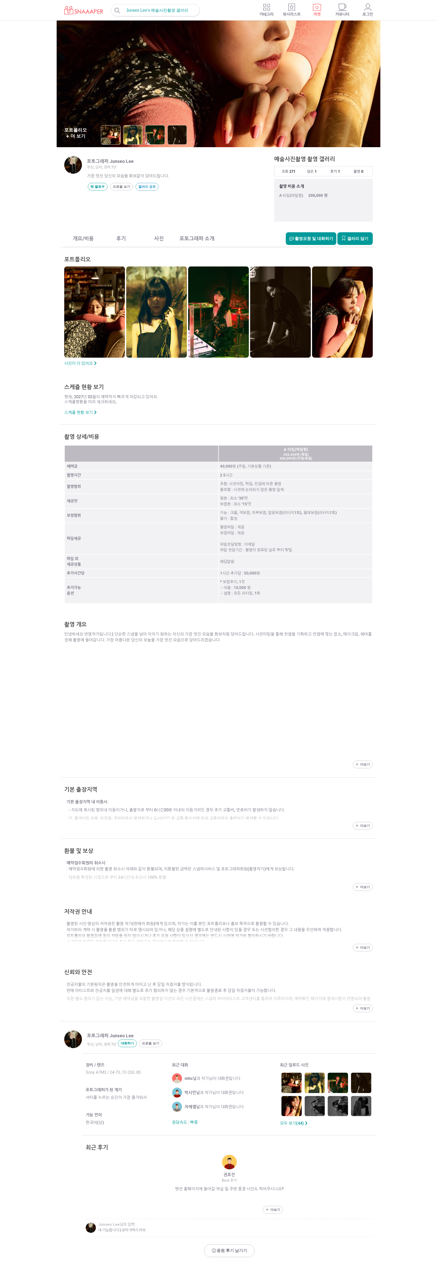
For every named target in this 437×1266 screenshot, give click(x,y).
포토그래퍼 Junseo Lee (110, 161)
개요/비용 (83, 239)
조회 (285, 171)
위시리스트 (292, 14)
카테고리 (266, 14)
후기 (333, 171)
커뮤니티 (342, 14)
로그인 (367, 14)
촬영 (357, 171)
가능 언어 (94, 1114)
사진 (159, 239)
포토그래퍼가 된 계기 (104, 1089)
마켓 (317, 14)
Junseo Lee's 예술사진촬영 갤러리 (157, 10)
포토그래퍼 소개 (197, 239)
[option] (218, 84)
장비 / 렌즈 (95, 1065)
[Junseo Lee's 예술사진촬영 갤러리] (80, 7)
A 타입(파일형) (291, 195)
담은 (310, 171)
